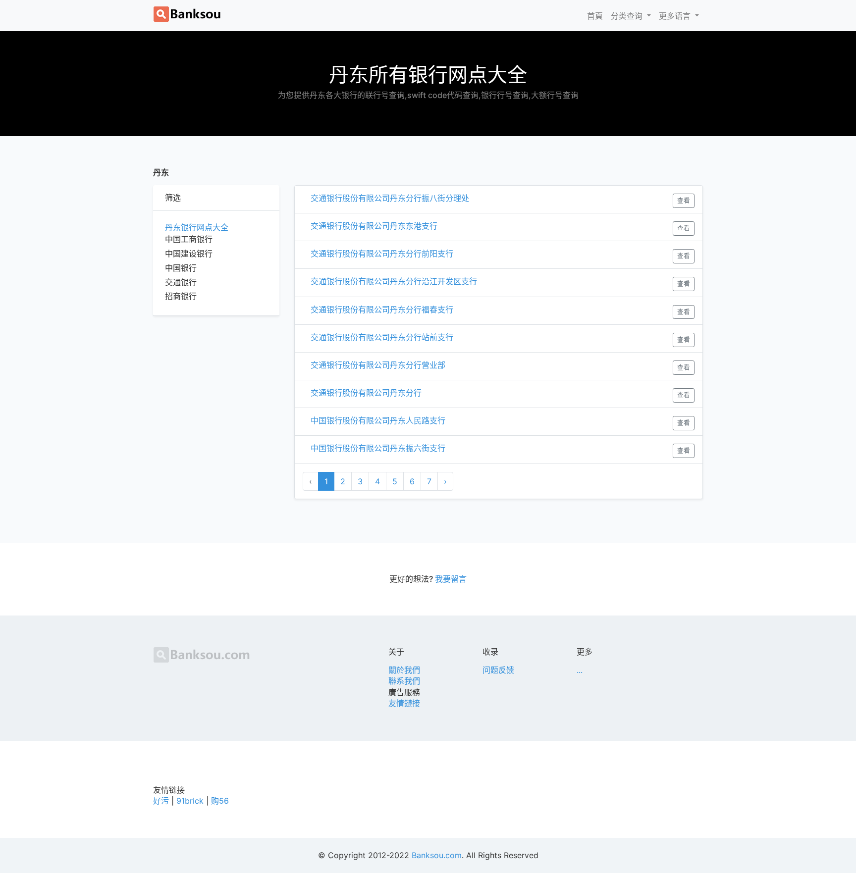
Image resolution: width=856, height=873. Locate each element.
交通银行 (181, 282)
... (580, 670)
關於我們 (404, 670)
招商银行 (181, 296)
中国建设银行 (189, 253)
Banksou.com (437, 855)
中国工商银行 (189, 239)
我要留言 (451, 579)
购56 (220, 801)
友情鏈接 (404, 703)
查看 (683, 200)
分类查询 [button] (628, 16)
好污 (161, 801)
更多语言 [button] (676, 16)
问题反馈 (498, 670)
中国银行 (181, 268)
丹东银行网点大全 (196, 227)
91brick (190, 801)
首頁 (597, 15)
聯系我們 (404, 681)
